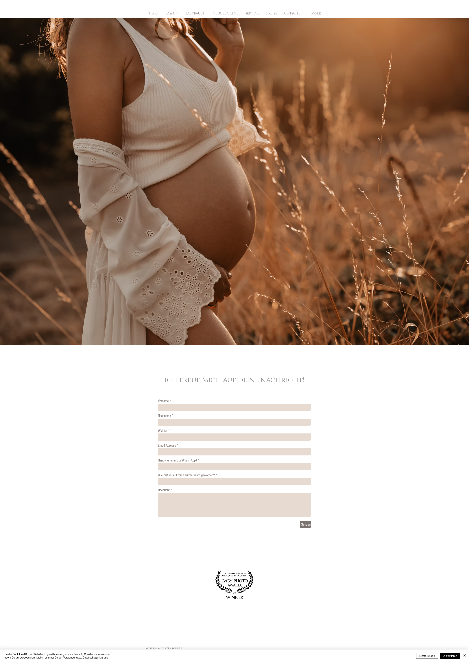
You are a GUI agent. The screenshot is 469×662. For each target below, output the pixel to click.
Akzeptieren (450, 656)
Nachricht (164, 490)
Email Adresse (167, 445)
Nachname (164, 416)
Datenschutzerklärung (95, 657)
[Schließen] (464, 655)
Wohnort (163, 431)
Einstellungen (427, 656)
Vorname (163, 401)
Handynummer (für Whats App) (177, 460)
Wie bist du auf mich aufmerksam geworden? (186, 475)
